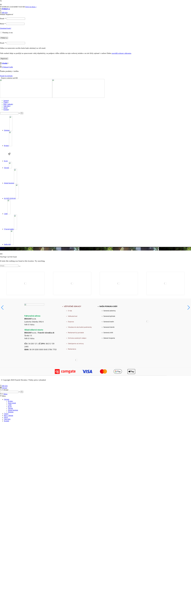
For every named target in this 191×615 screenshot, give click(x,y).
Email (3, 19)
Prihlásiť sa (4, 38)
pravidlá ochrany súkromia (121, 53)
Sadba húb (7, 244)
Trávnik (6, 168)
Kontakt (6, 109)
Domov (2, 248)
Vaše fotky (6, 106)
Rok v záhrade (8, 104)
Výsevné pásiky (9, 229)
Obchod (6, 399)
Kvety (6, 161)
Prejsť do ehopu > (31, 7)
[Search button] (21, 113)
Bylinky (6, 145)
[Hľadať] (19, 266)
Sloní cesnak (12, 403)
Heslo (3, 24)
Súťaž (5, 108)
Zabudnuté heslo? (5, 28)
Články (5, 102)
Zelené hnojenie (9, 183)
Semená (5, 100)
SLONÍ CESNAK (10, 198)
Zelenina (6, 130)
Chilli (5, 214)
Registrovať (4, 58)
